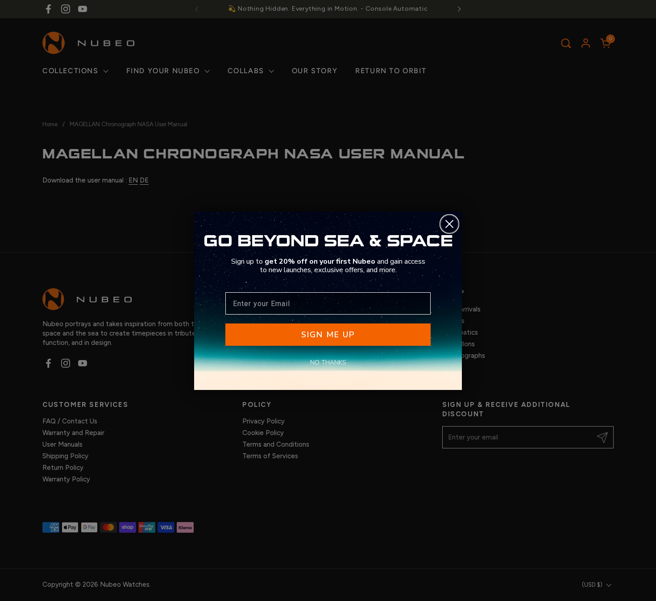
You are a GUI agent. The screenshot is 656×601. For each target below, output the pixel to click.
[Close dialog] (449, 224)
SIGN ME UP (328, 334)
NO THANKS (328, 362)
